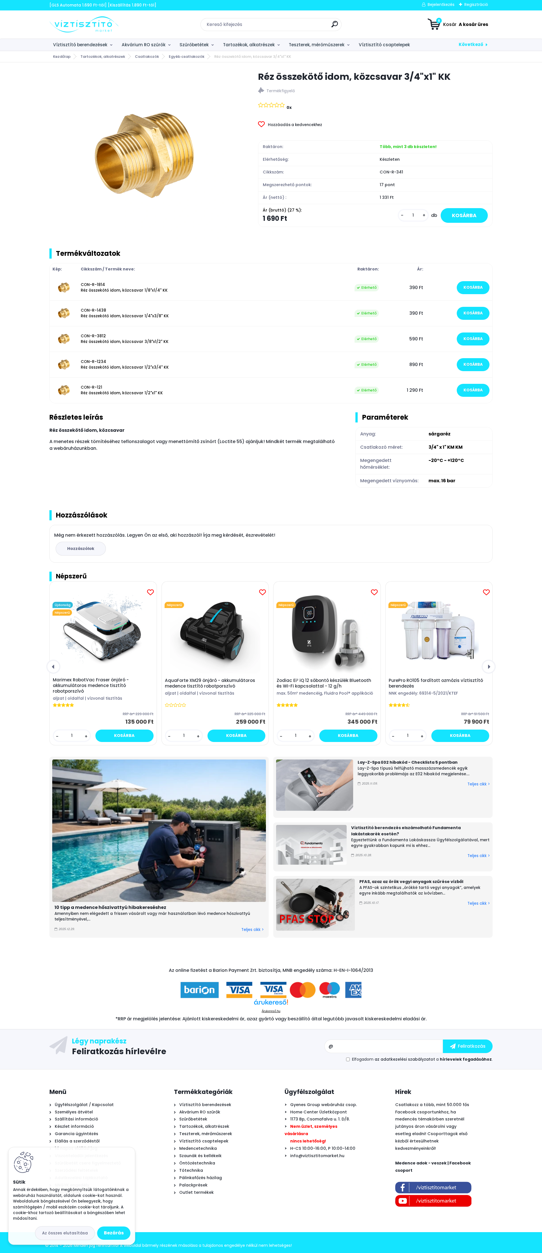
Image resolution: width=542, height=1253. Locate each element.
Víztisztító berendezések (80, 45)
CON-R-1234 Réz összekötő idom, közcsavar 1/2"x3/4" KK (125, 364)
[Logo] (84, 24)
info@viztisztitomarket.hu (317, 1156)
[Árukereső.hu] (271, 1004)
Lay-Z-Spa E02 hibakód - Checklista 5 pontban (408, 762)
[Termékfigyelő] (375, 91)
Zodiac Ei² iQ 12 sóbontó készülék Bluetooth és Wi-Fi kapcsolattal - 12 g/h (324, 683)
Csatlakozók (147, 56)
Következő (471, 44)
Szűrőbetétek (194, 45)
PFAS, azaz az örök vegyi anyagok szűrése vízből (411, 881)
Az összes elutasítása (65, 1233)
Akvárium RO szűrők (143, 45)
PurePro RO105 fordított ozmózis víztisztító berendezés (436, 683)
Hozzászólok (80, 548)
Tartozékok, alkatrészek (249, 45)
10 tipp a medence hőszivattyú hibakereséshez (110, 907)
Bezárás (114, 1233)
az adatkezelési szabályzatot (405, 1059)
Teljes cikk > (252, 929)
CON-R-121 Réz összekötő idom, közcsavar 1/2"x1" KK (122, 390)
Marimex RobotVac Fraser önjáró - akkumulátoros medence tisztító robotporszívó (91, 685)
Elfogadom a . (422, 1059)
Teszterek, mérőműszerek (316, 45)
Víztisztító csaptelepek (384, 45)
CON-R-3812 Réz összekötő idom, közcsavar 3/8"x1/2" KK (125, 338)
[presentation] (53, 667)
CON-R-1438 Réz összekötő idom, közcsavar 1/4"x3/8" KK (125, 313)
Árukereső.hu (271, 1011)
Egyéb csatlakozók (186, 56)
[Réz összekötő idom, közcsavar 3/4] (144, 155)
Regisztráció (476, 4)
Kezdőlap (62, 56)
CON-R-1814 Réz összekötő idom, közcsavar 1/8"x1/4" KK (124, 287)
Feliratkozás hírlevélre (119, 1051)
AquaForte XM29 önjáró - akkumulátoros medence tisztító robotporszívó (210, 683)
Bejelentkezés (441, 4)
